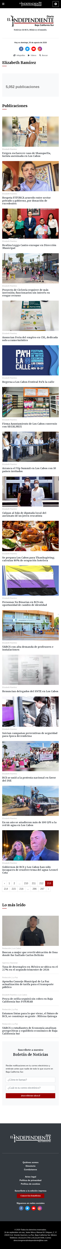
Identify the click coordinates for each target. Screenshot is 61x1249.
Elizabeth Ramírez (9, 149)
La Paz (15, 977)
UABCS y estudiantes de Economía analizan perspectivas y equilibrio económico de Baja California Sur (29, 1030)
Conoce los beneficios (30, 1196)
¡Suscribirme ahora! (30, 1096)
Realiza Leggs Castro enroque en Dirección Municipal (29, 247)
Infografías (20, 55)
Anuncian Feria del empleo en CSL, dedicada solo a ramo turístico (30, 339)
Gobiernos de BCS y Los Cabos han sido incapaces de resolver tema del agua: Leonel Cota (30, 869)
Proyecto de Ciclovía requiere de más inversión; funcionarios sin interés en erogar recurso (26, 292)
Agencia (5, 963)
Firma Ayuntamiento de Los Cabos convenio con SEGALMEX (29, 425)
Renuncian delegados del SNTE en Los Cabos (30, 691)
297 (42, 889)
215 (14, 889)
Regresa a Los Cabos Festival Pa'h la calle (28, 381)
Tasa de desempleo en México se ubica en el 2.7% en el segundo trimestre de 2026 (30, 968)
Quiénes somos (30, 1162)
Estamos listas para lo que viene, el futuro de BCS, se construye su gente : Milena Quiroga (30, 1015)
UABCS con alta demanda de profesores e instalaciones (27, 648)
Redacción (6, 948)
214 (6, 889)
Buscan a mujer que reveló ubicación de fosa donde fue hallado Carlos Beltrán (30, 954)
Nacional (13, 963)
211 (34, 883)
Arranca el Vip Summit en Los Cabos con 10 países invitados (29, 470)
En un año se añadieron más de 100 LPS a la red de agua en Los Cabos (29, 824)
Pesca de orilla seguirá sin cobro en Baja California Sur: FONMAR (27, 1000)
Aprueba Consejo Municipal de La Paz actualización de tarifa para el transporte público (28, 984)
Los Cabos (16, 948)
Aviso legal (30, 1176)
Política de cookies (30, 1184)
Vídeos (33, 55)
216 (21, 889)
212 (41, 883)
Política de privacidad (30, 1180)
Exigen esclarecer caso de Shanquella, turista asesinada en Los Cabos (26, 154)
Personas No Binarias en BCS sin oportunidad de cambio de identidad (24, 603)
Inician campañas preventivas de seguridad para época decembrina (29, 734)
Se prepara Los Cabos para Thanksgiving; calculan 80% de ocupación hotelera (28, 559)
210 (26, 883)
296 (35, 889)
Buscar (45, 55)
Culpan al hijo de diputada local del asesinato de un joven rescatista (24, 514)
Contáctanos (30, 1169)
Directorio (31, 1166)
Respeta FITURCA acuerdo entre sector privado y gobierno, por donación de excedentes (26, 200)
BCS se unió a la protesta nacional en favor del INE (29, 779)
